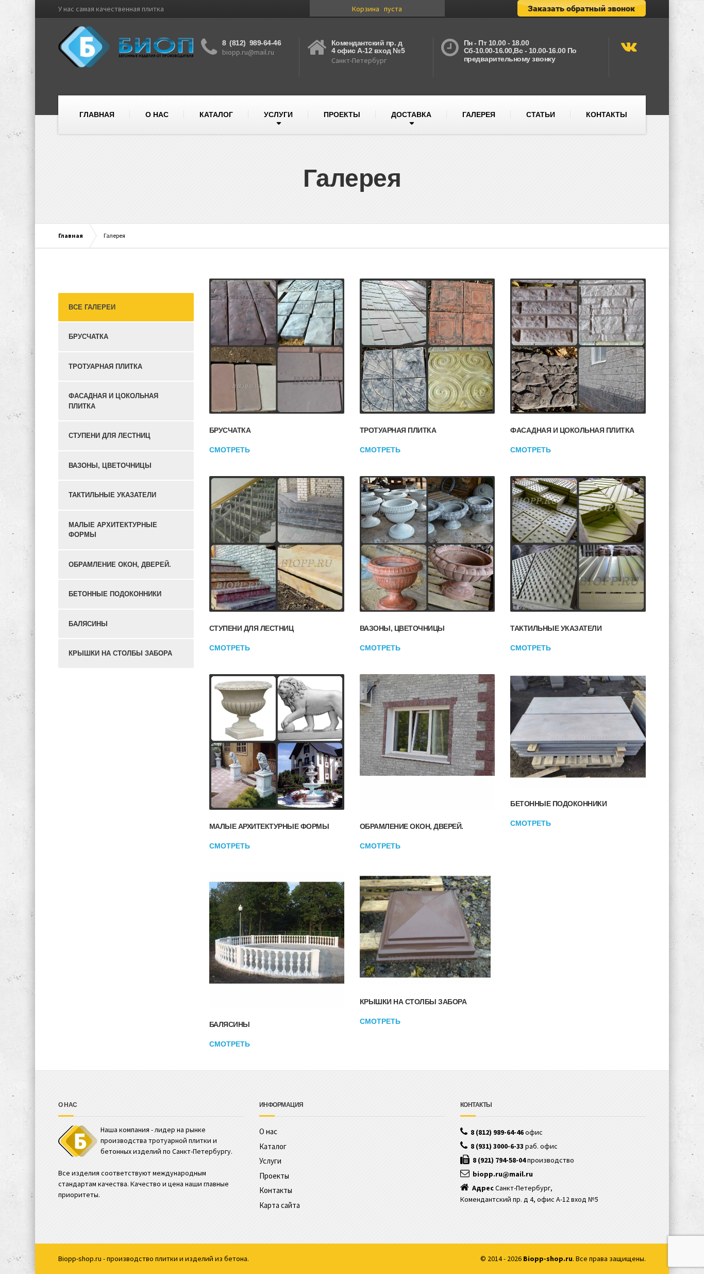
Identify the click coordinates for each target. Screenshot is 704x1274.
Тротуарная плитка (398, 430)
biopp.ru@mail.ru (248, 52)
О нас (268, 1131)
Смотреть (229, 450)
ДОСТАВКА (411, 114)
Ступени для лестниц (251, 628)
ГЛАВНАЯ (96, 114)
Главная (70, 235)
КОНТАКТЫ (606, 114)
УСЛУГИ (278, 114)
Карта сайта (279, 1205)
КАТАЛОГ (216, 114)
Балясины (229, 1024)
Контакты (275, 1190)
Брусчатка (230, 430)
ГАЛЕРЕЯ (478, 114)
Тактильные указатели (555, 628)
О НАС (157, 114)
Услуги (270, 1161)
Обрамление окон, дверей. (411, 826)
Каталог (273, 1146)
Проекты (274, 1176)
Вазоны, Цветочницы (402, 628)
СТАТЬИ (540, 114)
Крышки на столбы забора (413, 1002)
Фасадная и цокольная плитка (572, 430)
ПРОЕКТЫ (342, 114)
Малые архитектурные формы (269, 826)
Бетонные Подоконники (558, 803)
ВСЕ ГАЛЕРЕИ (92, 307)
